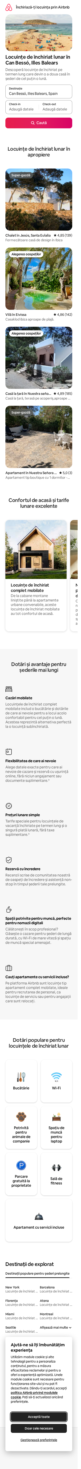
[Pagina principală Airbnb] (8, 7)
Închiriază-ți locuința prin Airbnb (43, 7)
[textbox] (22, 109)
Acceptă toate (39, 1417)
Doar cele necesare (39, 1428)
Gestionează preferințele (38, 1440)
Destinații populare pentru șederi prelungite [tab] (37, 1273)
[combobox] (39, 93)
